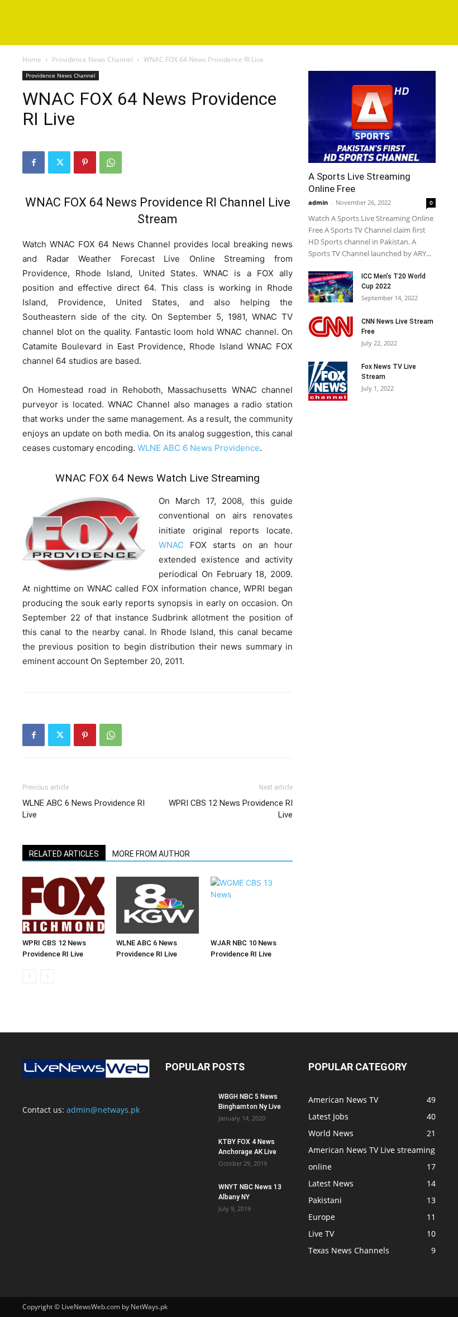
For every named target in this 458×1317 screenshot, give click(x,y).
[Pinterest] (85, 162)
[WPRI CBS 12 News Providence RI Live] (63, 905)
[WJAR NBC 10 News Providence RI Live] (252, 905)
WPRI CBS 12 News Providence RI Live (231, 809)
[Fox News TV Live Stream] (330, 381)
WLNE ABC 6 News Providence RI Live (83, 809)
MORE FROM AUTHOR (151, 853)
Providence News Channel (92, 59)
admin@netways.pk (103, 1109)
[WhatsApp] (110, 162)
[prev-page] (29, 976)
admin (318, 202)
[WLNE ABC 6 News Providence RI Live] (157, 905)
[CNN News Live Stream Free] (330, 326)
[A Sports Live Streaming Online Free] (372, 117)
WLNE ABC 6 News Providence (198, 448)
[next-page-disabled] (47, 976)
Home (31, 59)
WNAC (171, 545)
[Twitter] (59, 162)
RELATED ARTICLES (64, 853)
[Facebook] (33, 162)
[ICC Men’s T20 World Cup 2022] (330, 286)
